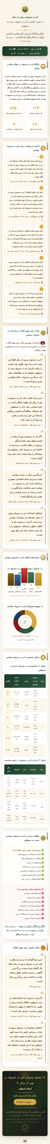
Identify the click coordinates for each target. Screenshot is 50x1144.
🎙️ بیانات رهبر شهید (23, 49)
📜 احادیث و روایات (36, 49)
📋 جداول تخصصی (34, 53)
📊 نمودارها (12, 49)
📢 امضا (13, 53)
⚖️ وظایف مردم (22, 53)
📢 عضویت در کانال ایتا (25, 1102)
